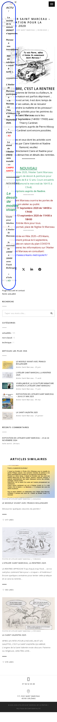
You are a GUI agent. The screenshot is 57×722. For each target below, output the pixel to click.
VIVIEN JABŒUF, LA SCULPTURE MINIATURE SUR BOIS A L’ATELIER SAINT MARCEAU (35, 384)
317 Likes (9, 520)
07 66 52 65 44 (28, 684)
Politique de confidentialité (28, 709)
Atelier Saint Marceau (24, 30)
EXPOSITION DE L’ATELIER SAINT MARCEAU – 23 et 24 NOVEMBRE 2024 (25, 439)
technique (6, 342)
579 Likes (9, 662)
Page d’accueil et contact (13, 290)
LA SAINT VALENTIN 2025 (27, 412)
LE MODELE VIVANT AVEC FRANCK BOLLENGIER (31, 362)
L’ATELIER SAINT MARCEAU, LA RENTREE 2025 (33, 373)
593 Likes (9, 590)
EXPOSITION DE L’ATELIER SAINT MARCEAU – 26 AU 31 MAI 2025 (35, 395)
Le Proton (43, 705)
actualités (6, 333)
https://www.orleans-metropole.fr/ (28, 255)
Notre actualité (9, 294)
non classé (7, 337)
